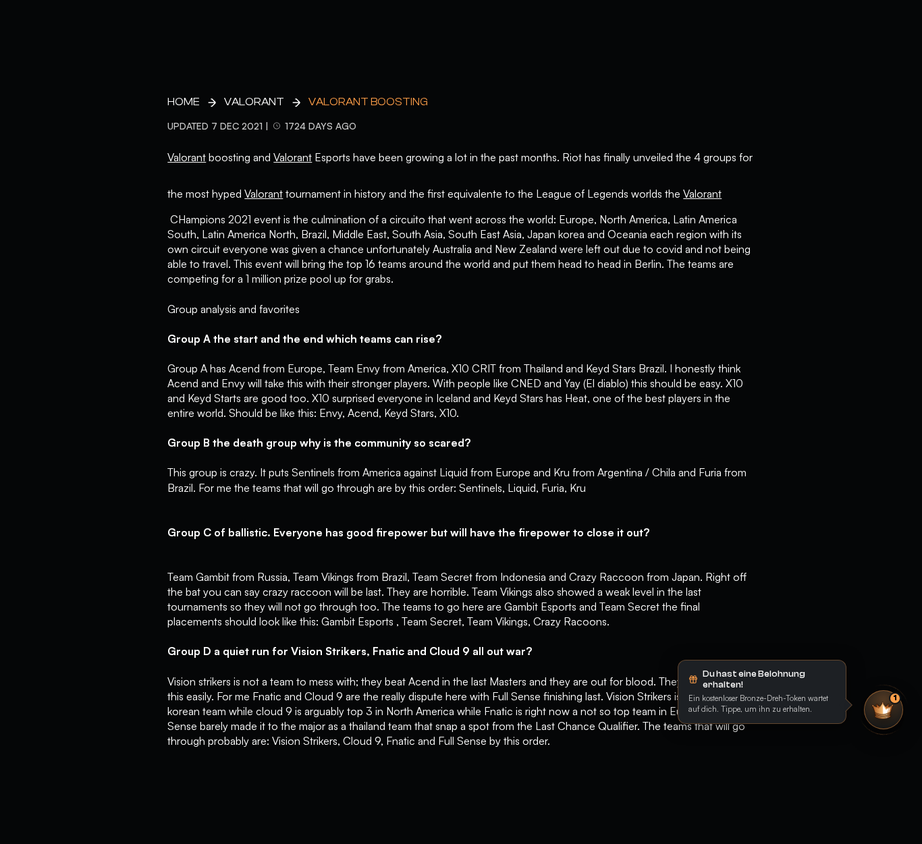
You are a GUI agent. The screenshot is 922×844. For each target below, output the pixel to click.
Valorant (254, 102)
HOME (183, 102)
